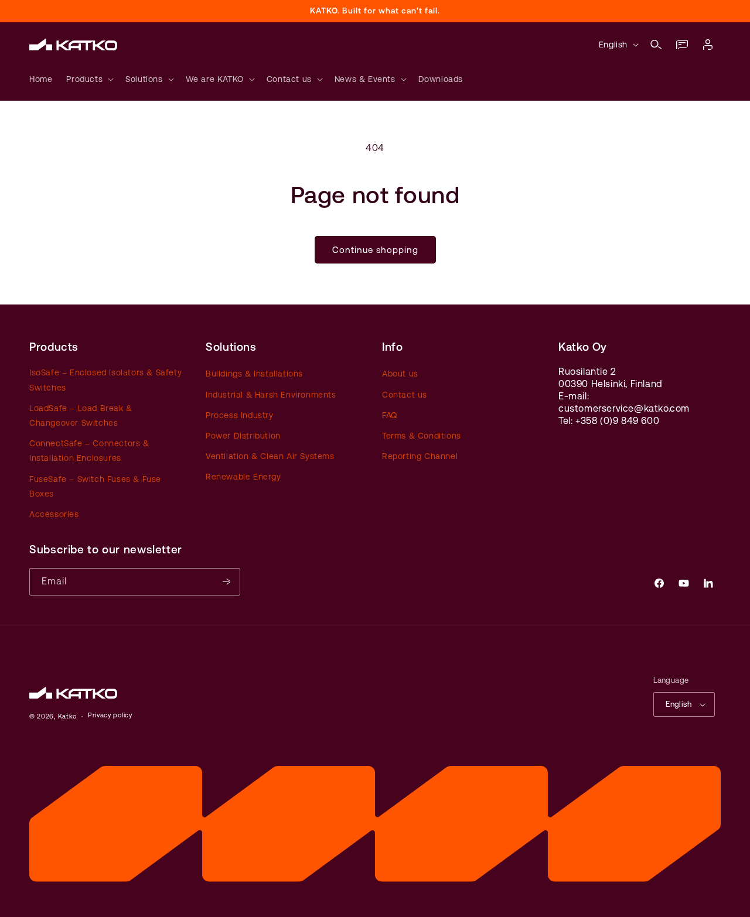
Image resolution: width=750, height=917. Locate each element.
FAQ (389, 415)
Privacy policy (110, 715)
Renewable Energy (243, 476)
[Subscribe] (227, 582)
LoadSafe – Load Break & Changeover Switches (80, 415)
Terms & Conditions (421, 435)
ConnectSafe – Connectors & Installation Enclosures (89, 451)
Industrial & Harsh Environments (271, 394)
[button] (656, 44)
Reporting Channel (420, 456)
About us (400, 373)
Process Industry (240, 415)
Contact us (404, 394)
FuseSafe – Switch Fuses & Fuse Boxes (95, 486)
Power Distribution (243, 435)
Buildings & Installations (254, 373)
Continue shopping (375, 250)
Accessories (54, 514)
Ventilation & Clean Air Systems (270, 456)
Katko (67, 716)
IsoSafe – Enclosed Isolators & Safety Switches (105, 380)
